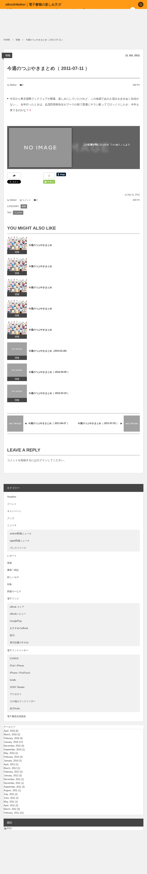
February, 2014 (11, 757)
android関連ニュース (20, 533)
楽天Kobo (15, 708)
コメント (26, 200)
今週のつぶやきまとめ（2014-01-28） (48, 351)
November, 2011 (12, 783)
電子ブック (13, 598)
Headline (11, 496)
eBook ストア (17, 606)
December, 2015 (12, 745)
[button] (140, 5)
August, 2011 (10, 790)
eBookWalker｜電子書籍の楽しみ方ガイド (33, 7)
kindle (13, 680)
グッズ (10, 518)
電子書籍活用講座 (16, 716)
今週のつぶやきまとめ (40, 245)
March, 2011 (10, 809)
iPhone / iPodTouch (20, 672)
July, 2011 (9, 794)
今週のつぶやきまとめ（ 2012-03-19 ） (49, 393)
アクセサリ (16, 694)
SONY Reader (17, 687)
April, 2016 (9, 731)
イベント (11, 504)
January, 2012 (11, 775)
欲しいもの (13, 577)
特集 (9, 584)
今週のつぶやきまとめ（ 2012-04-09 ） (49, 372)
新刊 (12, 635)
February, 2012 (11, 771)
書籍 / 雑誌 (13, 570)
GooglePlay (16, 621)
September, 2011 (12, 786)
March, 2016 (10, 734)
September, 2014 (12, 749)
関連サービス (14, 591)
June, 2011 (9, 798)
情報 (7, 55)
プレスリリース (18, 548)
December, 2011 (12, 779)
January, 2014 (11, 760)
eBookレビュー (18, 613)
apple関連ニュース (19, 540)
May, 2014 (9, 753)
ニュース (11, 525)
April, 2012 (9, 764)
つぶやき (18, 213)
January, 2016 (11, 742)
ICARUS (14, 658)
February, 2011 (11, 812)
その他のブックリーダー (22, 701)
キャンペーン (14, 511)
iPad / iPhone (17, 665)
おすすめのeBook (19, 628)
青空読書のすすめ (19, 642)
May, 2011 (9, 801)
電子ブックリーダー (17, 650)
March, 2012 (10, 768)
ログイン (42, 460)
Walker (13, 85)
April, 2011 (9, 805)
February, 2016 (11, 738)
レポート (11, 555)
